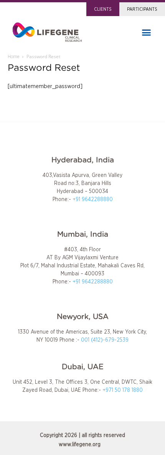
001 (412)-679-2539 (105, 340)
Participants (142, 9)
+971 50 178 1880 (122, 390)
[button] (146, 32)
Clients (103, 9)
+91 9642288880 (93, 199)
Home (13, 56)
